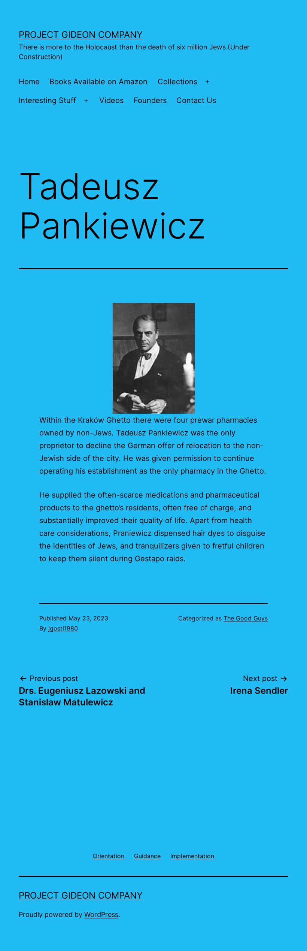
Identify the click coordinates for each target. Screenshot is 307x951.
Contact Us (196, 100)
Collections (177, 81)
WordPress (101, 914)
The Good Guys (246, 618)
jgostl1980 (63, 628)
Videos (111, 100)
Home (29, 81)
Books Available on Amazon (98, 81)
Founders (150, 100)
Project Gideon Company (81, 34)
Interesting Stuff (47, 100)
